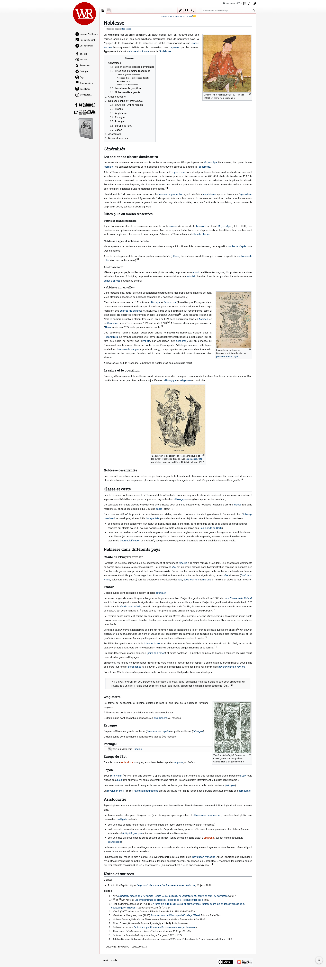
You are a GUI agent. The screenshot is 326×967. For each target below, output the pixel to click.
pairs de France (156, 653)
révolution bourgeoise (146, 790)
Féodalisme (123, 946)
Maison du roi (152, 643)
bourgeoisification (130, 540)
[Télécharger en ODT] (85, 112)
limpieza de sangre (128, 349)
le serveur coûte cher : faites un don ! (176, 16)
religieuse (185, 380)
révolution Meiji (115, 790)
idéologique (170, 380)
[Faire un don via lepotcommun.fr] (93, 105)
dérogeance (134, 666)
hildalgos (198, 731)
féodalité (201, 226)
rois (180, 579)
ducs (186, 579)
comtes (194, 579)
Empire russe (177, 172)
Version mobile (110, 960)
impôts (146, 340)
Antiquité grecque (132, 833)
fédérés (183, 562)
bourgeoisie (152, 518)
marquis (206, 579)
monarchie (214, 815)
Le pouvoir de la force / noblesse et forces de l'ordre (166, 885)
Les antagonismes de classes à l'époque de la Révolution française (169, 899)
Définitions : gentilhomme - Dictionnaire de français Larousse (165, 927)
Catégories (111, 946)
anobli (195, 272)
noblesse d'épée (237, 246)
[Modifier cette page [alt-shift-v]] (181, 10)
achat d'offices (112, 280)
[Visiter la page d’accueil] (84, 13)
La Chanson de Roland (239, 598)
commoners (160, 718)
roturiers (161, 592)
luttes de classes (201, 234)
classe (173, 226)
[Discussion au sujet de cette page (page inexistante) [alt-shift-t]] (109, 10)
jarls (249, 575)
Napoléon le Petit (194, 458)
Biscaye (155, 302)
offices (175, 256)
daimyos (230, 785)
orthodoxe (127, 762)
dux (174, 567)
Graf (243, 575)
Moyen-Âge (210, 162)
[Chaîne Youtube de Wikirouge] (89, 105)
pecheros (181, 340)
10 (215, 646)
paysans (174, 47)
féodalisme (165, 51)
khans (107, 579)
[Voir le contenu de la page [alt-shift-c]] (103, 10)
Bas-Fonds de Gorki (211, 528)
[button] (198, 10)
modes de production (171, 194)
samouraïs (245, 790)
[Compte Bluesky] (80, 105)
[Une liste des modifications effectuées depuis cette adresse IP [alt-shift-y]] (245, 3)
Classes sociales (139, 946)
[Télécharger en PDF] (80, 112)
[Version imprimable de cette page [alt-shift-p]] (93, 112)
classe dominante (139, 51)
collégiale (122, 819)
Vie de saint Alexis (130, 606)
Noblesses (126, 29)
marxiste (109, 166)
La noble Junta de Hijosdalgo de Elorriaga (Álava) (175, 915)
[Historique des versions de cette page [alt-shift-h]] (193, 10)
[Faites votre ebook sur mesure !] (86, 128)
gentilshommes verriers (231, 666)
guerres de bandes (130, 310)
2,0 (114, 899)
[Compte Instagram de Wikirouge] (85, 105)
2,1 (120, 899)
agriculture (246, 194)
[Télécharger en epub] (89, 112)
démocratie (200, 815)
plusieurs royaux (228, 356)
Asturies (203, 319)
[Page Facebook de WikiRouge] (76, 105)
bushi (119, 779)
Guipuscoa (170, 302)
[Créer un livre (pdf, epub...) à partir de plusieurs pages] (76, 112)
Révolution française (203, 856)
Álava (108, 327)
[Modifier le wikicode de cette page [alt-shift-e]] (187, 10)
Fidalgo (138, 749)
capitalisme (209, 194)
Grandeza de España (158, 731)
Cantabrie (112, 323)
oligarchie (209, 837)
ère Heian (116, 775)
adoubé (191, 276)
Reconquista (111, 336)
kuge (243, 775)
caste (159, 508)
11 (211, 864)
